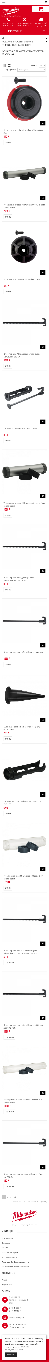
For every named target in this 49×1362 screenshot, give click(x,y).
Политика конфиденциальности (15, 1262)
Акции (4, 1280)
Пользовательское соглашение (15, 1267)
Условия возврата (9, 1257)
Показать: (33, 65)
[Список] (5, 65)
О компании (7, 1238)
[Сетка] (9, 65)
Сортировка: (10, 69)
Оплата (5, 1247)
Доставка (6, 1243)
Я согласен (11, 1355)
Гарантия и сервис (10, 1252)
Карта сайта (7, 1284)
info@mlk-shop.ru (16, 1317)
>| (15, 1197)
